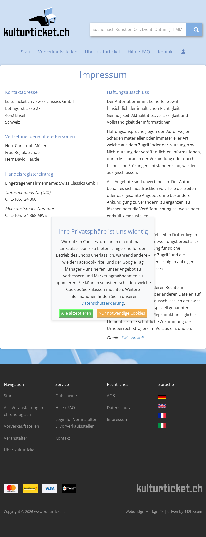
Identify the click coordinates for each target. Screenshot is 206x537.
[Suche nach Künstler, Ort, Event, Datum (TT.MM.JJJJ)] (194, 29)
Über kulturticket (102, 52)
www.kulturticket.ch (51, 511)
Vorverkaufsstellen (57, 52)
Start (26, 52)
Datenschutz (119, 407)
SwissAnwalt (132, 337)
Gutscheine (66, 395)
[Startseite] (36, 21)
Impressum (117, 419)
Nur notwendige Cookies (122, 313)
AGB (111, 395)
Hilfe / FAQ (139, 52)
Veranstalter (15, 438)
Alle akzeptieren (76, 313)
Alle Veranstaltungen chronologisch (23, 411)
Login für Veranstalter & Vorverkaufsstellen (76, 423)
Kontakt (166, 52)
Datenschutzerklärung (102, 303)
